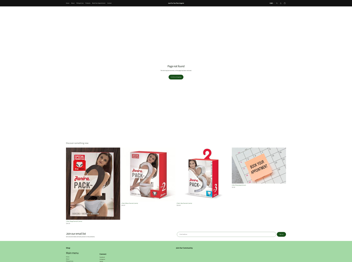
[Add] (283, 180)
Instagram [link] (102, 259)
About (67, 259)
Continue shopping (176, 77)
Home (67, 257)
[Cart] (285, 3)
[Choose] (117, 217)
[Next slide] (117, 184)
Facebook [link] (102, 257)
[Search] (277, 3)
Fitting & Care (69, 261)
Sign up (281, 234)
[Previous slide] (69, 184)
